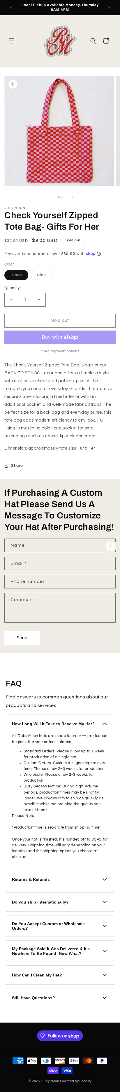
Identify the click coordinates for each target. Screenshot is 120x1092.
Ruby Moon (50, 1081)
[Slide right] (72, 197)
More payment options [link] (60, 351)
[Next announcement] (109, 7)
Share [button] (17, 466)
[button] (11, 40)
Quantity (12, 288)
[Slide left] (47, 197)
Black (19, 276)
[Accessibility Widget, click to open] (110, 546)
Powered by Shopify (76, 1081)
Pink (44, 276)
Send (22, 638)
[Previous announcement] (10, 7)
